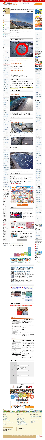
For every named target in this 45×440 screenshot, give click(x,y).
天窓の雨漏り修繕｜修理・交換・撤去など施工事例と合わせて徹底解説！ (6, 180)
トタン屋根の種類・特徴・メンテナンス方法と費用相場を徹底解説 (39, 130)
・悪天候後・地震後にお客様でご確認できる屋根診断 (35, 416)
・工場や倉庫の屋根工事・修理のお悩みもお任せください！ (23, 423)
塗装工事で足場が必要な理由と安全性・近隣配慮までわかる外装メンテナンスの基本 (22, 271)
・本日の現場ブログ (5, 424)
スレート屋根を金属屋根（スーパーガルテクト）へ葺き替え (24, 132)
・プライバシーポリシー (32, 421)
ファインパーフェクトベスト (38, 221)
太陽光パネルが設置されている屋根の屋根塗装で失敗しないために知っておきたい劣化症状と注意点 (23, 267)
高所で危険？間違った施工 (6, 174)
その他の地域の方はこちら (27, 262)
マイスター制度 (37, 49)
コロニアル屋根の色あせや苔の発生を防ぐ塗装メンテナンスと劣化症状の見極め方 (22, 275)
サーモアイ (37, 218)
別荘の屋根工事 (37, 207)
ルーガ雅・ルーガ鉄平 (5, 52)
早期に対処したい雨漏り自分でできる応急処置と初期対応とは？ (39, 185)
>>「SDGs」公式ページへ (5, 245)
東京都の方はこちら (13, 262)
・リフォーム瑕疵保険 (5, 418)
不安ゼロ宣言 (37, 41)
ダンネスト (37, 223)
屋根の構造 (4, 68)
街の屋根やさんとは (38, 34)
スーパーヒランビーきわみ (6, 57)
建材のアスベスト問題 (5, 137)
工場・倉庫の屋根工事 (38, 203)
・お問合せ (31, 422)
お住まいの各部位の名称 (5, 65)
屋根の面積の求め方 (5, 106)
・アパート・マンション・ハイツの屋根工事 (21, 422)
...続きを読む (28, 269)
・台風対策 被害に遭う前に (20, 419)
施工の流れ (37, 44)
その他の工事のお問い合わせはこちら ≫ (22, 204)
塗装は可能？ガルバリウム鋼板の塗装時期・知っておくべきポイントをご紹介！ (6, 167)
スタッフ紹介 (37, 232)
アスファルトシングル (5, 44)
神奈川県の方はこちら (20, 262)
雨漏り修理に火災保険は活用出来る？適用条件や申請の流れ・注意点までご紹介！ (39, 115)
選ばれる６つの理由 (38, 38)
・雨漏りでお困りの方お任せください (20, 418)
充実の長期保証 (37, 47)
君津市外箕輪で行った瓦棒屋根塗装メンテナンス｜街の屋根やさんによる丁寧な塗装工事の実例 (16, 288)
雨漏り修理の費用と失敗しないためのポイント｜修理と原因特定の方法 (39, 118)
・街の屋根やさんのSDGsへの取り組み (6, 420)
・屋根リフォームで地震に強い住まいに (21, 420)
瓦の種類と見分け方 (5, 131)
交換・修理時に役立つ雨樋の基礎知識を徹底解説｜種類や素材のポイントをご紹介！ (6, 187)
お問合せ (37, 238)
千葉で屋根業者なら (38, 235)
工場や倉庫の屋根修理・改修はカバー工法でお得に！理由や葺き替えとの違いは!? (39, 193)
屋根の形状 (4, 110)
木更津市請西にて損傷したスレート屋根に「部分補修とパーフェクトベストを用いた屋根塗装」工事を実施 (28, 288)
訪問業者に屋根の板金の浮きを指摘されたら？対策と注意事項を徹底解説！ (39, 92)
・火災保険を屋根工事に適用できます (20, 421)
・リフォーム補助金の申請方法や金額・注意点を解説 (22, 424)
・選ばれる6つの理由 (5, 416)
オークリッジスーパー (5, 60)
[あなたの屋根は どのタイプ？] (3, 38)
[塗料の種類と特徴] (41, 215)
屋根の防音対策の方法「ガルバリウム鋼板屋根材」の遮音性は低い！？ (39, 121)
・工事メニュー (18, 416)
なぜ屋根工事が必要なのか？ (38, 102)
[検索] (41, 8)
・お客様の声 (4, 423)
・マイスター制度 (4, 419)
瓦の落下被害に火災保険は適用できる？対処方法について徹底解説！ (39, 113)
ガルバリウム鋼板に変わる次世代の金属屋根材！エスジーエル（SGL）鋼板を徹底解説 (6, 170)
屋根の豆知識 (4, 144)
